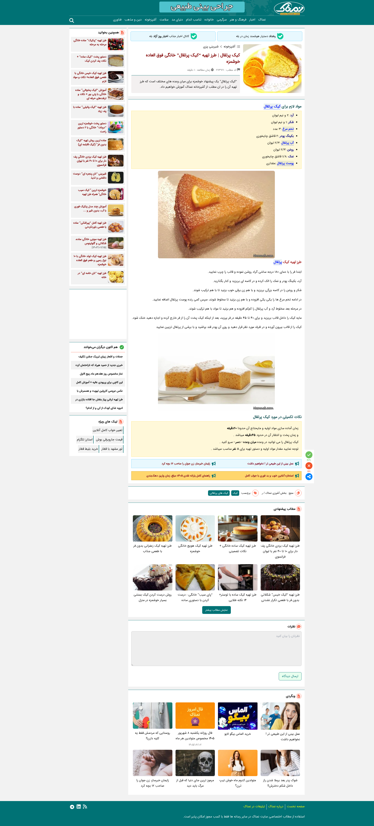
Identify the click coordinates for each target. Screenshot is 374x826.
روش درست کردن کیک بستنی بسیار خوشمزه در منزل (153, 597)
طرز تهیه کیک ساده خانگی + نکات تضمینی (238, 548)
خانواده (209, 19)
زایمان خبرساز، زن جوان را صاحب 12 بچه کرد (186, 464)
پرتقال (277, 262)
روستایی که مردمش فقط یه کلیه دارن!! (152, 735)
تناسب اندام (193, 19)
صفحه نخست (296, 806)
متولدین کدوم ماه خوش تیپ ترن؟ (237, 783)
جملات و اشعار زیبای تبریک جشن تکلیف (101, 357)
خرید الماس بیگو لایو (237, 733)
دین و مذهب (133, 19)
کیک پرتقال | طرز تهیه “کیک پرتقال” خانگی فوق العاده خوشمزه (193, 58)
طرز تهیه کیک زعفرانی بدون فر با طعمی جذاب (152, 548)
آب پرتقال (287, 142)
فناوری (117, 19)
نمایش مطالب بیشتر (216, 610)
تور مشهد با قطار (111, 448)
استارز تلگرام (85, 439)
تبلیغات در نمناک (254, 806)
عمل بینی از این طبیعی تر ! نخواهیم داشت (270, 464)
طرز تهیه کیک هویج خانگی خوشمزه (195, 548)
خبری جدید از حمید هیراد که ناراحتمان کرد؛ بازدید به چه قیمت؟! (99, 365)
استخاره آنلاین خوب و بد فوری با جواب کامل (269, 476)
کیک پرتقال (272, 106)
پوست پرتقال (285, 163)
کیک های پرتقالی (219, 493)
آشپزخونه (150, 19)
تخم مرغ (288, 129)
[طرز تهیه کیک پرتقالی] (216, 372)
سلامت (164, 19)
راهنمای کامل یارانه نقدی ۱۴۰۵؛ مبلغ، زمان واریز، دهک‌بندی (178, 476)
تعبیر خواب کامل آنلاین (107, 430)
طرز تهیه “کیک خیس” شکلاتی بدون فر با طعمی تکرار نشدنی (280, 597)
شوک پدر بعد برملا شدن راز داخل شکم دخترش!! (280, 783)
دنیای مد (177, 19)
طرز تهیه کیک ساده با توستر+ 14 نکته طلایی (237, 597)
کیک (235, 493)
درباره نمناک (275, 806)
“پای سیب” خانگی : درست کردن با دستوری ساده (195, 597)
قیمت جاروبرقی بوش (109, 439)
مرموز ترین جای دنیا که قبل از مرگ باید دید (195, 783)
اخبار (252, 19)
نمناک (262, 19)
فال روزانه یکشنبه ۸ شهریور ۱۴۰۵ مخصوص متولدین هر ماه (195, 735)
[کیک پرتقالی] (216, 214)
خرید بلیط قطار (88, 448)
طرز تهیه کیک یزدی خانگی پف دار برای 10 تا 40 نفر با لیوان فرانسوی (280, 551)
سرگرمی (222, 19)
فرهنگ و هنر (238, 19)
